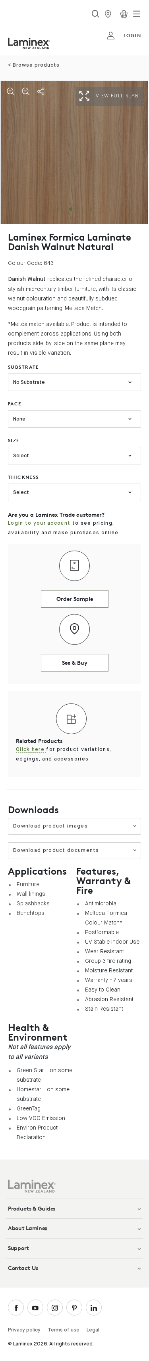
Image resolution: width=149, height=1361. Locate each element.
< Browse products (34, 65)
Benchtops (31, 913)
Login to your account (39, 523)
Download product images (50, 826)
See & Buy (74, 662)
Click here (31, 749)
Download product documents (56, 850)
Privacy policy (24, 1330)
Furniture (28, 884)
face (15, 404)
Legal (93, 1330)
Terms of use (63, 1330)
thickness (23, 477)
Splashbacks (33, 903)
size (14, 440)
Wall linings (31, 894)
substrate (23, 367)
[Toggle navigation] (136, 14)
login (132, 35)
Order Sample (74, 598)
